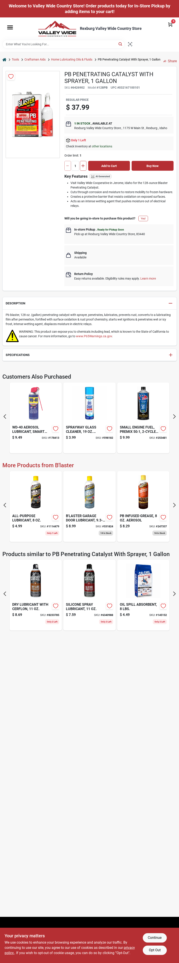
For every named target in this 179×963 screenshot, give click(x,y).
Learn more (148, 278)
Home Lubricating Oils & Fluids (71, 59)
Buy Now (152, 166)
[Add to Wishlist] (11, 76)
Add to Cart (109, 166)
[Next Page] (174, 416)
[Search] (120, 43)
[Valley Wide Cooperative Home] (57, 28)
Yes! (143, 218)
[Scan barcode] (130, 44)
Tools (15, 59)
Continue (155, 938)
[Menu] (10, 27)
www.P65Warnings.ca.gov (94, 336)
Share (172, 61)
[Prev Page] (4, 416)
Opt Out (155, 950)
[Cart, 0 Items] (170, 24)
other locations (102, 146)
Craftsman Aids (35, 59)
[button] (90, 303)
